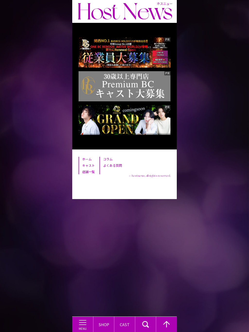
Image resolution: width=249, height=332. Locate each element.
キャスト (88, 165)
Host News (124, 11)
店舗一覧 (88, 171)
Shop (103, 324)
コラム (108, 159)
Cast (125, 324)
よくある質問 (112, 165)
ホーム (87, 159)
